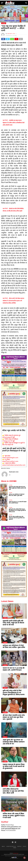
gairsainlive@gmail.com (12, 828)
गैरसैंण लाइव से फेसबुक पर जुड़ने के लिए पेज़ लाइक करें (13, 444)
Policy (24, 846)
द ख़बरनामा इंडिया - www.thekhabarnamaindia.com (13, 464)
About (3, 846)
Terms (14, 847)
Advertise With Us (11, 846)
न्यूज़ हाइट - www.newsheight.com (10, 457)
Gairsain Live (11, 33)
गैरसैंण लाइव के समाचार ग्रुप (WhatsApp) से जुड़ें (11, 436)
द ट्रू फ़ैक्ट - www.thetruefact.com (10, 460)
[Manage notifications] (24, 858)
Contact (19, 846)
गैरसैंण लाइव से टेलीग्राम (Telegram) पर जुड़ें (10, 440)
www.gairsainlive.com (14, 827)
